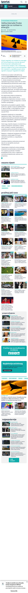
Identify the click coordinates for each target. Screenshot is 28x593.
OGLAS (14, 14)
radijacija (5, 188)
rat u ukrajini (12, 378)
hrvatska (4, 378)
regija (20, 378)
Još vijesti (12, 460)
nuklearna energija (17, 186)
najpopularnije (9, 419)
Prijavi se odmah (7, 370)
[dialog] (14, 587)
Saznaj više (14, 591)
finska (3, 186)
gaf (8, 186)
